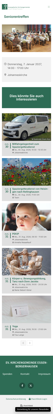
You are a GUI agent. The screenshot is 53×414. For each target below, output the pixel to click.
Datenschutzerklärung (16, 399)
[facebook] (22, 385)
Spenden (7, 373)
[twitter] (30, 385)
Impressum (44, 373)
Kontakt (24, 373)
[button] (44, 7)
